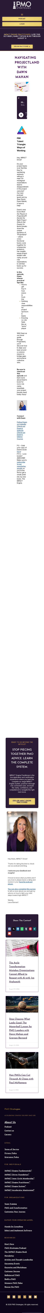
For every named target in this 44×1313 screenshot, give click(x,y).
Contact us (9, 1131)
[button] (9, 929)
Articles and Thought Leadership (19, 1260)
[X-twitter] (24, 1296)
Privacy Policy (11, 1153)
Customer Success (12, 1271)
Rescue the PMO (12, 1287)
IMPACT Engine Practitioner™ (17, 1182)
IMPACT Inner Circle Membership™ (19, 1179)
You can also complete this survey (22, 889)
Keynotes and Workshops (16, 1267)
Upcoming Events (12, 1264)
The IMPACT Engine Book (16, 1252)
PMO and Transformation (16, 1208)
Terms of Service (12, 1149)
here (19, 452)
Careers (8, 1134)
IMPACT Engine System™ (15, 1186)
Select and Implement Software (18, 1231)
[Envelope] (35, 1296)
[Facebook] (14, 1296)
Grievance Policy (12, 1157)
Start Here (9, 1244)
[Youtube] (30, 1296)
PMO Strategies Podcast (15, 1248)
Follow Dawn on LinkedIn (22, 423)
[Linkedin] (8, 1296)
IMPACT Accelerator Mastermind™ (19, 1190)
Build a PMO (10, 1279)
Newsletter (9, 1256)
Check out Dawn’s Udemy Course (21, 436)
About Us (10, 1122)
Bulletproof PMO (12, 1275)
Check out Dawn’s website (21, 428)
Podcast (8, 1127)
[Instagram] (19, 1296)
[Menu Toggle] (22, 14)
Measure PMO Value (14, 1283)
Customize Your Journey (15, 1212)
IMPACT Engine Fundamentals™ (18, 1171)
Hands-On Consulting (14, 1227)
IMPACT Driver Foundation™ (17, 1175)
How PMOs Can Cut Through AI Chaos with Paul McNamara (21, 1079)
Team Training (11, 1204)
